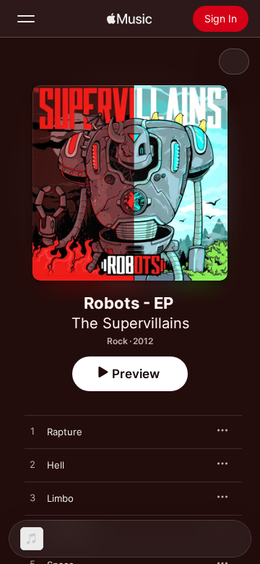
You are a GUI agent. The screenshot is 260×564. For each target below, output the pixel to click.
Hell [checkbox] (55, 465)
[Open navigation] (26, 19)
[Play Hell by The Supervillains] (32, 464)
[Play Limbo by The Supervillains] (32, 498)
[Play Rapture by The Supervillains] (32, 431)
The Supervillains (130, 323)
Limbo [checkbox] (60, 498)
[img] (129, 18)
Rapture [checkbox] (64, 431)
